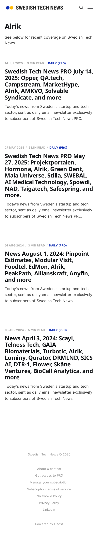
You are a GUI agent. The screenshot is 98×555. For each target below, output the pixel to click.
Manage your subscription (49, 482)
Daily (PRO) (57, 63)
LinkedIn (49, 509)
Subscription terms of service (49, 489)
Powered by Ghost (49, 524)
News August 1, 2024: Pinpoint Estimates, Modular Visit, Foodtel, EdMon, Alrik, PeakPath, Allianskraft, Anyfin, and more (47, 266)
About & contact (49, 469)
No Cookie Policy (49, 496)
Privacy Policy (49, 503)
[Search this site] (81, 7)
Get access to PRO (49, 475)
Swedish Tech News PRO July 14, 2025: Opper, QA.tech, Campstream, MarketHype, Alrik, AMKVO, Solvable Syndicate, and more (49, 84)
